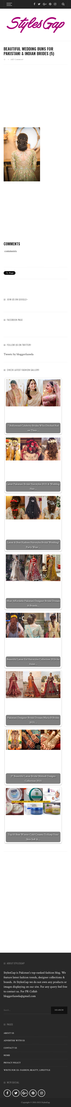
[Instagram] (55, 4)
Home (7, 1055)
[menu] (9, 4)
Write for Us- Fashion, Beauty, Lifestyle (27, 1070)
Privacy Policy (12, 1062)
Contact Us (10, 1048)
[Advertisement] (35, 99)
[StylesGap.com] (35, 24)
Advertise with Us (14, 1040)
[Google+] (45, 4)
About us (9, 1033)
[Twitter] (39, 4)
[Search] (63, 4)
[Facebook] (34, 4)
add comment (16, 59)
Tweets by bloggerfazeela (18, 354)
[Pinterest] (50, 4)
